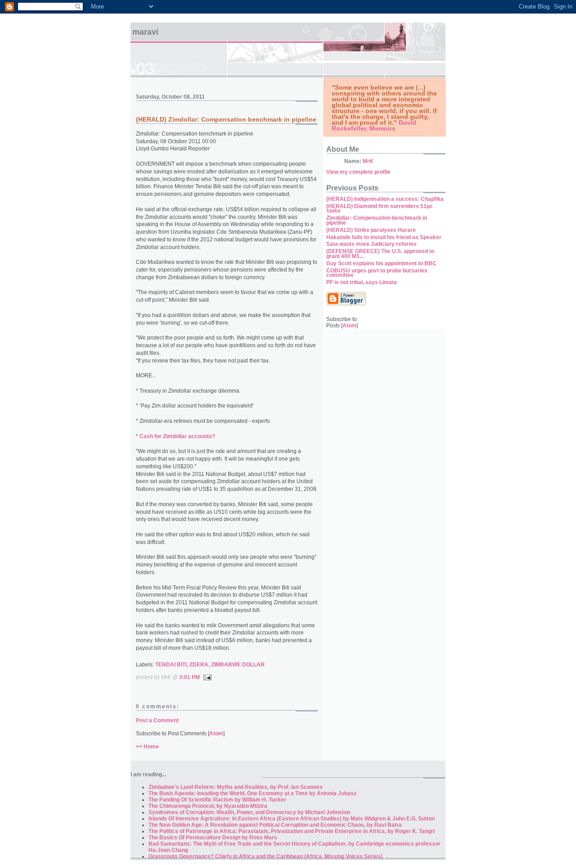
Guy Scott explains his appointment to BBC (381, 263)
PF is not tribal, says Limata (361, 282)
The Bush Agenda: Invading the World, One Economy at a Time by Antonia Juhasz (252, 793)
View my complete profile (358, 172)
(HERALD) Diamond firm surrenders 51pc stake (379, 208)
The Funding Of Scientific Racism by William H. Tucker (217, 800)
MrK (368, 161)
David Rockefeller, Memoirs (374, 125)
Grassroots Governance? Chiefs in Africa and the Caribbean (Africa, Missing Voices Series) (265, 856)
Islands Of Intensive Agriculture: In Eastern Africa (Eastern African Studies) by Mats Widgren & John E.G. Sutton (291, 818)
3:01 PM (189, 677)
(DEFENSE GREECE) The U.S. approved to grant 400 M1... (380, 253)
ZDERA (198, 664)
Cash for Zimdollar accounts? (177, 436)
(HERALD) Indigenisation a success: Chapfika (385, 199)
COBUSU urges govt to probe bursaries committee (377, 273)
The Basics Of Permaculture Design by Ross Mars (212, 837)
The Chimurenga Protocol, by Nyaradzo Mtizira (207, 806)
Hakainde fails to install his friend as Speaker (383, 237)
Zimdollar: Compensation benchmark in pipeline (376, 220)
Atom (216, 733)
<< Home (147, 746)
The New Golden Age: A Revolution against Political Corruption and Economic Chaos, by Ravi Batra (275, 825)
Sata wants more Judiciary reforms (371, 244)
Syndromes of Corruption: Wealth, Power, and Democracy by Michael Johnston (249, 812)
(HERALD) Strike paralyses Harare (371, 230)
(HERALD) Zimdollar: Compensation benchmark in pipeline (226, 119)
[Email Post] (206, 677)
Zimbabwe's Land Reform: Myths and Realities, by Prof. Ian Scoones (235, 787)
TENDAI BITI (171, 664)
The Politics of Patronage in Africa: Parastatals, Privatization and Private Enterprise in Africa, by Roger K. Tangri (291, 831)
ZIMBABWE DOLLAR (238, 664)
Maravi (145, 31)
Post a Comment (157, 720)
